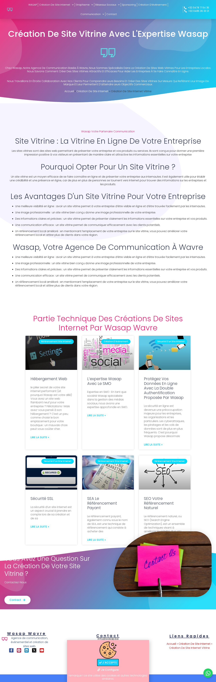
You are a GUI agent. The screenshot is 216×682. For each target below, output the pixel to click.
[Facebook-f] (11, 650)
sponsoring (129, 4)
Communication (90, 14)
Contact (111, 14)
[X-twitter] (34, 650)
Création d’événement (152, 4)
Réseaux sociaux (105, 4)
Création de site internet (54, 4)
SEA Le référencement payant (102, 503)
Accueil (69, 91)
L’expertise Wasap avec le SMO (104, 381)
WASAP (32, 4)
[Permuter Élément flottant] (208, 673)
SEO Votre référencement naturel (159, 503)
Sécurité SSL (42, 498)
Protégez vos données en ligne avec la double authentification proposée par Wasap (164, 388)
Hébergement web (49, 379)
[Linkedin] (26, 650)
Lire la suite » (40, 437)
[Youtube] (42, 650)
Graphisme (83, 4)
